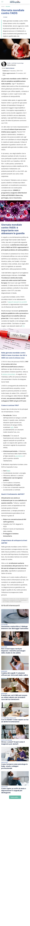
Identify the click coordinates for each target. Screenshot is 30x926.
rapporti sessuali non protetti (17, 302)
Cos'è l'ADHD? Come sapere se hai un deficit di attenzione (14, 721)
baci (8, 471)
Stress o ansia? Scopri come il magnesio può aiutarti (13, 743)
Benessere (4, 647)
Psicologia (4, 762)
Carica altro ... (15, 797)
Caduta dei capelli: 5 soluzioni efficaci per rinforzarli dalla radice (14, 674)
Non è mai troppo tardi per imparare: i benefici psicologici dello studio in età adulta (13, 651)
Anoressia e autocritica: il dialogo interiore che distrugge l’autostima (14, 627)
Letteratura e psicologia (8, 718)
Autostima (4, 624)
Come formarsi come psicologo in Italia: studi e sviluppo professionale (14, 766)
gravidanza (19, 456)
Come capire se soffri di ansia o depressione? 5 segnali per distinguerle (13, 791)
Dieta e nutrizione (6, 740)
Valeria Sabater (11, 65)
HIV (23, 326)
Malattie (8, 6)
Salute (2, 6)
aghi (12, 427)
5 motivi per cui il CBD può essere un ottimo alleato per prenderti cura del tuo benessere (14, 697)
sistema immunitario (8, 374)
